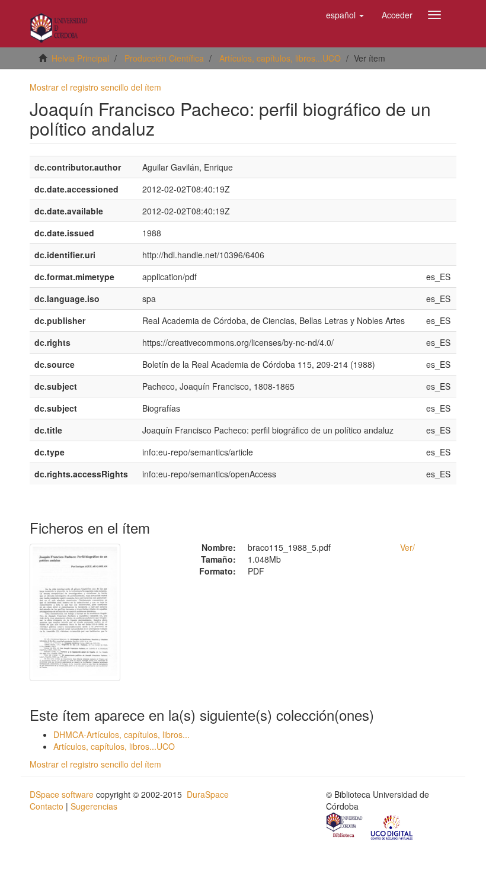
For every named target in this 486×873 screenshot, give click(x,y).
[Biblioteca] (345, 826)
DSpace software (62, 794)
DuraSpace (208, 794)
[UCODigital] (392, 826)
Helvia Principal (80, 58)
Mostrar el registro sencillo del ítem (95, 87)
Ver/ (407, 547)
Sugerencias (94, 806)
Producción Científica (164, 58)
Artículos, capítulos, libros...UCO (280, 58)
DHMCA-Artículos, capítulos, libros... (121, 734)
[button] (345, 15)
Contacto (46, 806)
